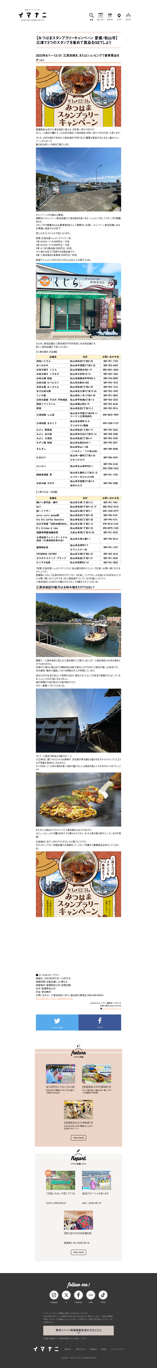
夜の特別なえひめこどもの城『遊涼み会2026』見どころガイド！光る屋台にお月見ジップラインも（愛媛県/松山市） (60, 1086)
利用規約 (93, 1349)
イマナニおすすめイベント (111, 1008)
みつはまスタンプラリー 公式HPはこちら (54, 998)
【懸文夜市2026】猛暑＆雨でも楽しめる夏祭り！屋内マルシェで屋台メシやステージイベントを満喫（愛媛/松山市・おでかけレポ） (78, 1233)
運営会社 (67, 1349)
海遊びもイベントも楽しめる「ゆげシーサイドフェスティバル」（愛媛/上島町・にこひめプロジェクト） (96, 1193)
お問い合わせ (80, 1349)
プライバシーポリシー (118, 1349)
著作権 (103, 1349)
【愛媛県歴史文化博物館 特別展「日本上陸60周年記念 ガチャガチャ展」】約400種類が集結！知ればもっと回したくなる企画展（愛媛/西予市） (78, 1122)
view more (78, 1137)
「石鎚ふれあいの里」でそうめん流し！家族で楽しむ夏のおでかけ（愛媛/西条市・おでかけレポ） (60, 1193)
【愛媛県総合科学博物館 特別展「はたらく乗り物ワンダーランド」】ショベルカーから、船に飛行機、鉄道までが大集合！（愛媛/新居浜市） (96, 1086)
